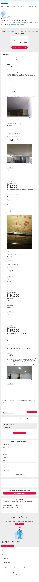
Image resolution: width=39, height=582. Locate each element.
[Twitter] (15, 567)
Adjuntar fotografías (9, 412)
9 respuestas (3, 24)
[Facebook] (5, 567)
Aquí (3, 505)
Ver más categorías (19, 474)
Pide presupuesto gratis (19, 432)
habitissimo (3, 6)
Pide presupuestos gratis (7, 546)
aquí (17, 502)
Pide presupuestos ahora (19, 493)
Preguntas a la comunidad (11, 6)
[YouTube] (24, 567)
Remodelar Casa (7, 427)
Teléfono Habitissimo (5, 569)
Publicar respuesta (32, 411)
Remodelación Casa (22, 6)
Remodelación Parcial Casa (9, 424)
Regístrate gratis (19, 523)
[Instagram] (33, 567)
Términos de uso (19, 574)
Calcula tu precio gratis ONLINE (19, 47)
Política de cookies (19, 577)
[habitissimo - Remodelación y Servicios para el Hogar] (5, 3)
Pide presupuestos (19, 580)
